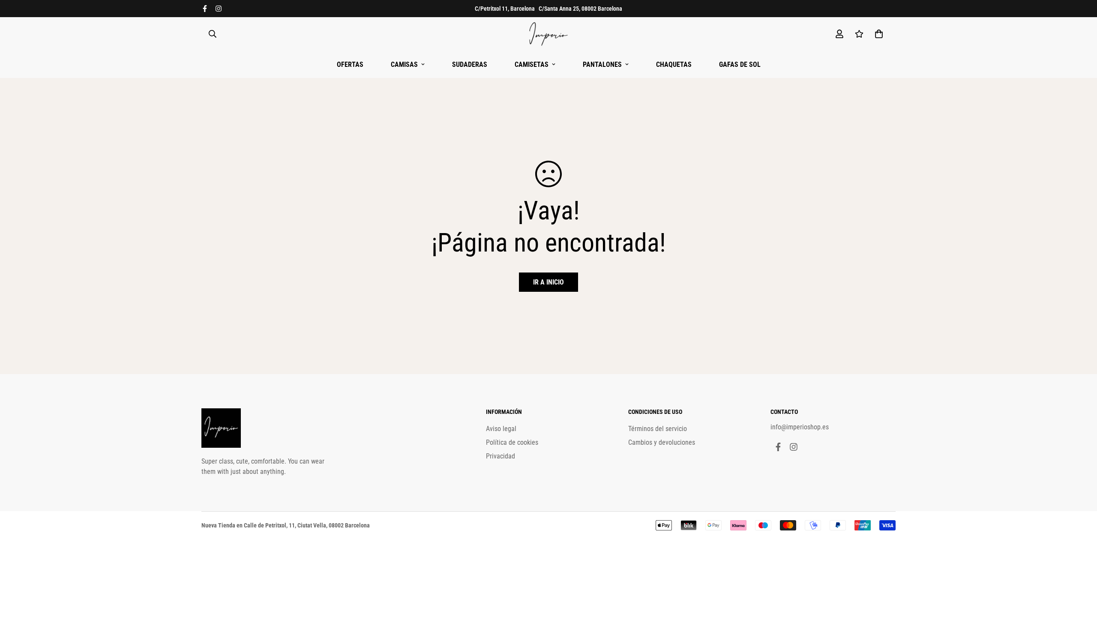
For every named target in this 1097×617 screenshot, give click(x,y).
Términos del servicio (657, 429)
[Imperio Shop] (548, 34)
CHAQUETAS (674, 64)
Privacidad (500, 456)
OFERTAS (350, 64)
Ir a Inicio (548, 282)
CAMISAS (404, 64)
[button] (877, 34)
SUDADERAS (469, 64)
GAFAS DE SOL (740, 64)
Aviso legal (501, 429)
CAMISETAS (531, 64)
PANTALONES (602, 64)
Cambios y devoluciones (661, 442)
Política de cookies (512, 442)
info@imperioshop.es (799, 427)
